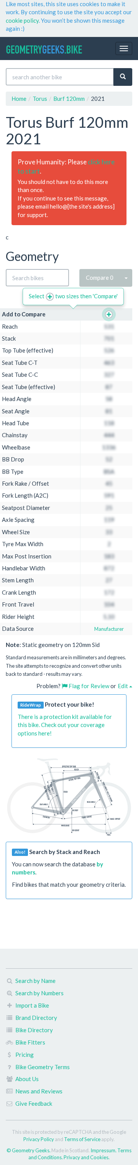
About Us (27, 1078)
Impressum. (103, 1150)
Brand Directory (36, 1017)
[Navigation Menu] (123, 48)
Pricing (24, 1054)
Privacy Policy (38, 1139)
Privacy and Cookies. (87, 1157)
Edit (123, 685)
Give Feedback (33, 1103)
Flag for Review (88, 685)
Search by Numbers (39, 992)
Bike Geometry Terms (42, 1066)
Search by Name (35, 980)
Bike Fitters (30, 1042)
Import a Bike (32, 1005)
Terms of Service (82, 1139)
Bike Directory (34, 1029)
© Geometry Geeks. (29, 1150)
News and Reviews (38, 1091)
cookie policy (22, 20)
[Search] (122, 76)
